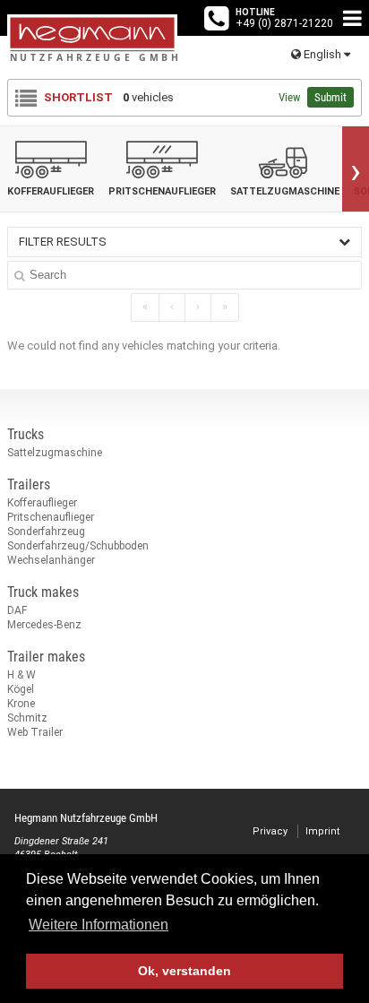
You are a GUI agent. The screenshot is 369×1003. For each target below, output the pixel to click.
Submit (330, 97)
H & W (21, 675)
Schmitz (27, 718)
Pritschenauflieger (50, 517)
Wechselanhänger (51, 560)
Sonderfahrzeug (46, 531)
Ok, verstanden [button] (184, 971)
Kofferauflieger (42, 503)
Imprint (322, 831)
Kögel (20, 689)
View (289, 97)
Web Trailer (35, 732)
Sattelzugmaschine (54, 452)
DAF (17, 610)
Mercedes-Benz (44, 624)
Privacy (270, 831)
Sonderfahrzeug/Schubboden (78, 546)
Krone (21, 703)
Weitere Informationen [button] (98, 924)
